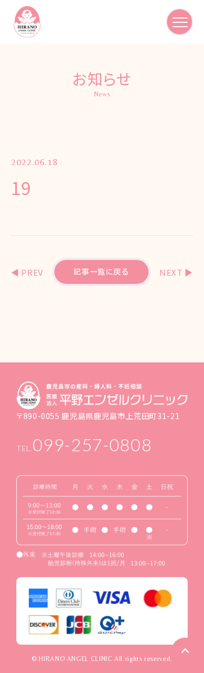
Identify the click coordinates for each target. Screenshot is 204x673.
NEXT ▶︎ (176, 272)
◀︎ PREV (27, 272)
